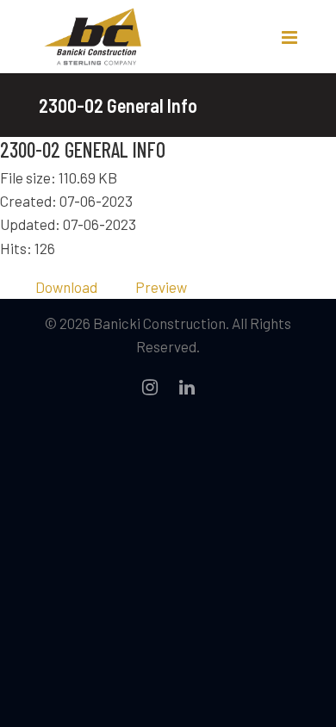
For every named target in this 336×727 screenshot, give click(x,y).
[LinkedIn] (187, 387)
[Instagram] (150, 387)
